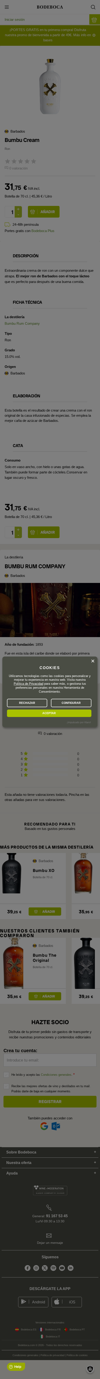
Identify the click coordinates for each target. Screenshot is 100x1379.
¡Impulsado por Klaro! (79, 722)
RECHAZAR (27, 703)
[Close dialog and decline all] (93, 661)
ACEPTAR (49, 713)
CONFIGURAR (71, 703)
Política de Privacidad (28, 684)
